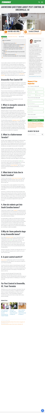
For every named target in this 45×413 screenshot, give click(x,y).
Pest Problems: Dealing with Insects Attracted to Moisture (22, 312)
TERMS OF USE (34, 123)
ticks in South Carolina (17, 178)
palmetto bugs (9, 237)
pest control (4, 36)
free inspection (14, 165)
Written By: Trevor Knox (12, 36)
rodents (15, 210)
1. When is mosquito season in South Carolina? (13, 44)
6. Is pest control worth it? (9, 54)
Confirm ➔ (36, 120)
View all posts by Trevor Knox (35, 76)
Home (6, 2)
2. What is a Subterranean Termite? (11, 46)
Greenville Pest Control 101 (9, 43)
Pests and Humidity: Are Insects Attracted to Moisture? (13, 312)
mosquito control (16, 120)
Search (39, 2)
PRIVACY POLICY (40, 123)
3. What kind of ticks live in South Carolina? (13, 47)
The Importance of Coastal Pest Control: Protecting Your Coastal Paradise (4, 313)
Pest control (4, 259)
